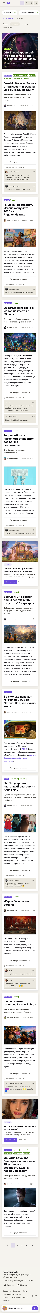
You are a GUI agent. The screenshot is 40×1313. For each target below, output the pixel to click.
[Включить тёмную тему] (31, 3)
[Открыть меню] (4, 3)
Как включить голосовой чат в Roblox (20, 1003)
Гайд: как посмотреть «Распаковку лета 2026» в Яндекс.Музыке (18, 209)
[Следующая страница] (32, 1245)
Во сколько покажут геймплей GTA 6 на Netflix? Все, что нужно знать (20, 701)
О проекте (7, 1291)
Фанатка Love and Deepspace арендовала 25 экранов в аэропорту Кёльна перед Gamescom (20, 1164)
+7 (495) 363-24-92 (25, 1281)
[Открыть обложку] (20, 120)
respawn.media (10, 1272)
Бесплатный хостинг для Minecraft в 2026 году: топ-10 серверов (19, 600)
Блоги (25, 1291)
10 (26, 1245)
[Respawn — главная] (8, 3)
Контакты (6, 1301)
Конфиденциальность (20, 1297)
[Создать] (22, 3)
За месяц (25, 24)
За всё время (7, 28)
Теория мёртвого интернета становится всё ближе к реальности (19, 440)
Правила (6, 1297)
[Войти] (36, 3)
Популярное (8, 18)
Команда (16, 1291)
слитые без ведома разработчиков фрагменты (20, 758)
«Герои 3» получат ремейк (16, 903)
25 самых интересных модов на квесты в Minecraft (19, 311)
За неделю (15, 24)
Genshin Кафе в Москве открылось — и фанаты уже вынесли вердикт (20, 87)
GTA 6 (24, 749)
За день (5, 24)
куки (22, 1308)
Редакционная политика (12, 1294)
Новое (20, 18)
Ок (35, 1308)
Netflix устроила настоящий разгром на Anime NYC (19, 787)
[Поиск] (27, 3)
